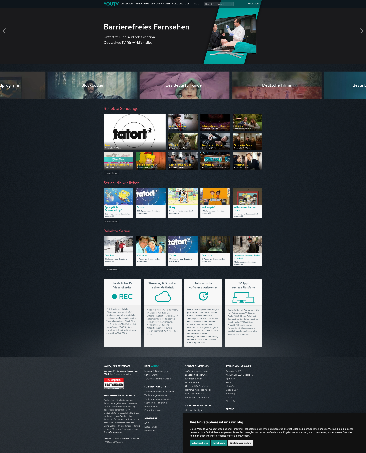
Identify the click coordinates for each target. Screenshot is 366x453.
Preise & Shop (151, 406)
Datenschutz (150, 426)
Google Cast (232, 389)
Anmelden (253, 4)
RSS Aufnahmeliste (194, 393)
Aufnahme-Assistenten (196, 371)
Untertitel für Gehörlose (197, 386)
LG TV (229, 397)
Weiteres (180, 4)
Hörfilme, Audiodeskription (198, 389)
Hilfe (196, 4)
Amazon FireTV (233, 371)
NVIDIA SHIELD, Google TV (239, 374)
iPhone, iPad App (193, 410)
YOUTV (111, 4)
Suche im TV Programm (155, 402)
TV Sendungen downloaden (157, 398)
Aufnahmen (160, 4)
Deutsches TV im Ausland (197, 397)
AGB (146, 423)
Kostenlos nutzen (152, 410)
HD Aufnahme (192, 382)
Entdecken (127, 4)
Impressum (149, 430)
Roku (228, 382)
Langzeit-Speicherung (196, 374)
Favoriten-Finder (193, 378)
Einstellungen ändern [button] (240, 443)
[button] (260, 4)
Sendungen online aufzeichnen (159, 391)
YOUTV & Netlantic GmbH (157, 378)
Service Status (151, 374)
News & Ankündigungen (156, 371)
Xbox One (231, 386)
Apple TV (230, 378)
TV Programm (142, 4)
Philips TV (230, 401)
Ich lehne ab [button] (219, 443)
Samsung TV (232, 393)
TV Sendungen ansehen (156, 395)
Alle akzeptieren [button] (200, 443)
